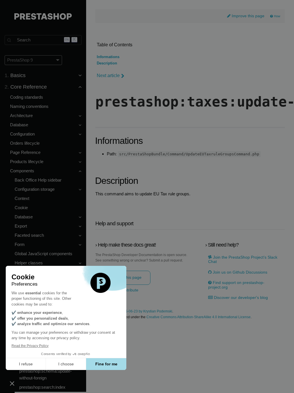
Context (22, 198)
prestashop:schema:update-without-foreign (45, 374)
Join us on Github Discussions (239, 272)
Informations (108, 57)
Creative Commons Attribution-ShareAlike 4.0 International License (198, 317)
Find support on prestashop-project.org (236, 285)
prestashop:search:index (42, 387)
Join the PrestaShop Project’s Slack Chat (242, 259)
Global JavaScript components (43, 253)
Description (107, 63)
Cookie (21, 207)
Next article (108, 75)
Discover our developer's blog (240, 297)
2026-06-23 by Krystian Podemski (145, 311)
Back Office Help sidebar (38, 180)
